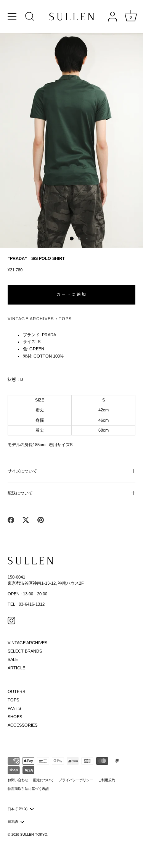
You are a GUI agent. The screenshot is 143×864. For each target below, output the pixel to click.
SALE (13, 659)
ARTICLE (16, 668)
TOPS (65, 318)
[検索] (29, 17)
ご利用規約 (106, 780)
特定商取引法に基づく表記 (28, 789)
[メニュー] (12, 16)
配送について (20, 493)
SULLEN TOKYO (33, 835)
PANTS (14, 708)
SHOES (15, 716)
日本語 (13, 822)
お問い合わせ (18, 780)
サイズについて (22, 471)
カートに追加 (71, 294)
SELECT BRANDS (25, 651)
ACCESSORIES (22, 725)
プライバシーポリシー (76, 780)
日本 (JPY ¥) (17, 809)
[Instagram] (11, 619)
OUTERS (16, 691)
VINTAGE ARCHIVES (31, 318)
